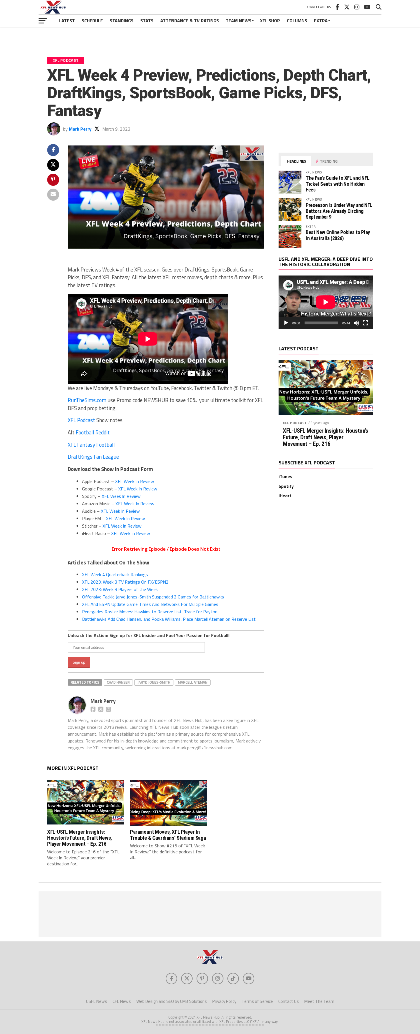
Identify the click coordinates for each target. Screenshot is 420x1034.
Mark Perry (80, 128)
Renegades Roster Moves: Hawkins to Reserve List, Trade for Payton (149, 611)
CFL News (122, 1001)
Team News (238, 20)
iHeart (285, 495)
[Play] (286, 323)
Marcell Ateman (192, 682)
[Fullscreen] (365, 323)
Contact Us (288, 1001)
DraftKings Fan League (93, 457)
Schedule (92, 20)
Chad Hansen (118, 682)
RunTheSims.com (87, 400)
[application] (326, 302)
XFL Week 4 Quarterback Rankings (115, 574)
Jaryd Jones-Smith (153, 682)
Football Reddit (93, 432)
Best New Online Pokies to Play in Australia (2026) (338, 235)
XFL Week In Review (134, 481)
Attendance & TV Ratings (189, 20)
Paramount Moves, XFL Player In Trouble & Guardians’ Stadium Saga (168, 835)
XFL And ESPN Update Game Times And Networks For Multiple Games (150, 604)
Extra (321, 20)
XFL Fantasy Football (91, 445)
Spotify (286, 486)
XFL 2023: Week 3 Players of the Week (120, 589)
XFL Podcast (81, 420)
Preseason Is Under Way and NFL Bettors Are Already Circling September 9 (339, 210)
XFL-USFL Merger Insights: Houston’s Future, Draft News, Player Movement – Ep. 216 (325, 437)
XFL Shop (270, 20)
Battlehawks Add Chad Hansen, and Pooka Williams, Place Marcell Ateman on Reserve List (169, 619)
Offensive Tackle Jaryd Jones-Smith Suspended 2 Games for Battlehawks (153, 596)
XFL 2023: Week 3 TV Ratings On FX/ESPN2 (125, 581)
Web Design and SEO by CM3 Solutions (171, 1001)
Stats (146, 20)
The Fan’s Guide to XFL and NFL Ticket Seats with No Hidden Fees (337, 183)
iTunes (285, 476)
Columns (297, 20)
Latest (67, 20)
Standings (121, 20)
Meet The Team (319, 1001)
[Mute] (356, 323)
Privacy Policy (224, 1001)
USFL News (96, 1001)
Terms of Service (257, 1001)
